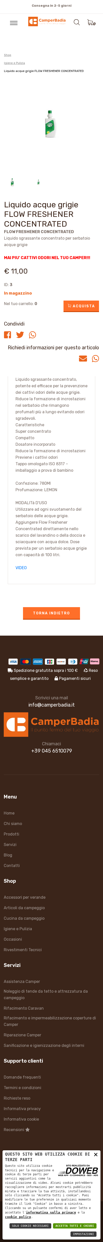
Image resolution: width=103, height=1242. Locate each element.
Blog (8, 855)
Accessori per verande (25, 897)
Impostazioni (83, 1234)
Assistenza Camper (22, 981)
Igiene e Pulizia (14, 63)
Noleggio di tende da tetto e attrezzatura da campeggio (46, 994)
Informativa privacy (22, 1108)
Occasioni (13, 939)
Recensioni (14, 1129)
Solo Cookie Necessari (30, 1226)
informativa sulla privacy (51, 1212)
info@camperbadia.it (51, 705)
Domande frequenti (22, 1077)
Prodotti (11, 834)
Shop (7, 55)
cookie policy (18, 1217)
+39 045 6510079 (51, 751)
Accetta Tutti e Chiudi (75, 1226)
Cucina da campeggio (24, 918)
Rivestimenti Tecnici (23, 949)
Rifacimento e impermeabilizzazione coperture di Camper (50, 1021)
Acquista (83, 306)
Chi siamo (13, 823)
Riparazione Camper (22, 1035)
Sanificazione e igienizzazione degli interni (44, 1045)
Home (9, 813)
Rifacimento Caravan (24, 1008)
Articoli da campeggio (24, 907)
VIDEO (21, 567)
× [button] (96, 1154)
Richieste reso (17, 1098)
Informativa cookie (21, 1119)
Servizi (10, 844)
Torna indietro (51, 613)
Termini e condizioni (22, 1087)
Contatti (12, 865)
